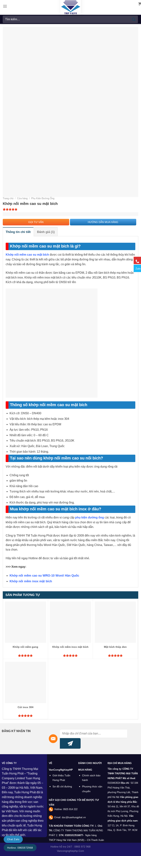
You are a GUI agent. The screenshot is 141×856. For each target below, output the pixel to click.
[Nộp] (134, 19)
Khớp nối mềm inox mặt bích (31, 581)
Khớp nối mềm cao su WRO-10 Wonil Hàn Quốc (44, 575)
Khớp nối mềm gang (25, 646)
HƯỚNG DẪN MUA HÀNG (103, 222)
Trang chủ (8, 198)
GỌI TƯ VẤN (36, 222)
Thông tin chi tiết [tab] (18, 232)
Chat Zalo (13, 839)
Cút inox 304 (25, 707)
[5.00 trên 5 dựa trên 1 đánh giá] (70, 209)
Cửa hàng (22, 198)
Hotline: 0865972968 (20, 847)
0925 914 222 (70, 809)
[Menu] (5, 6)
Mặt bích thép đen (115, 646)
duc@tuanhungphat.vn (74, 817)
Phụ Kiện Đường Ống (42, 198)
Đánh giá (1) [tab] (46, 232)
